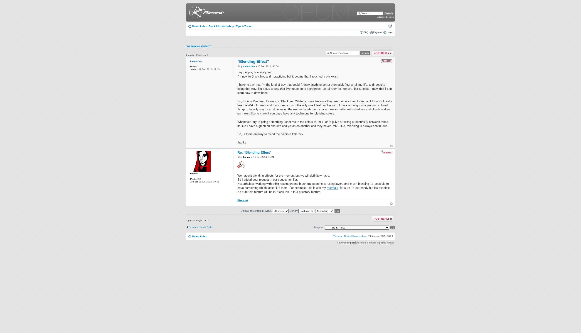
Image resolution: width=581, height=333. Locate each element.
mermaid (332, 188)
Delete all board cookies (355, 236)
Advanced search (385, 17)
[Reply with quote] (386, 61)
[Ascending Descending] (327, 210)
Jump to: (318, 227)
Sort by (294, 210)
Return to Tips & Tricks (200, 227)
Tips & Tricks (243, 26)
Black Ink (214, 26)
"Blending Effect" (199, 46)
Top (391, 146)
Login (390, 32)
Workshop (228, 26)
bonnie (194, 173)
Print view (390, 26)
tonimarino (196, 61)
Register (377, 32)
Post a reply (378, 51)
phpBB (353, 242)
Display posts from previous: (257, 210)
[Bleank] (206, 13)
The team (337, 236)
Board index (199, 26)
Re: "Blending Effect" (254, 152)
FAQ (366, 32)
